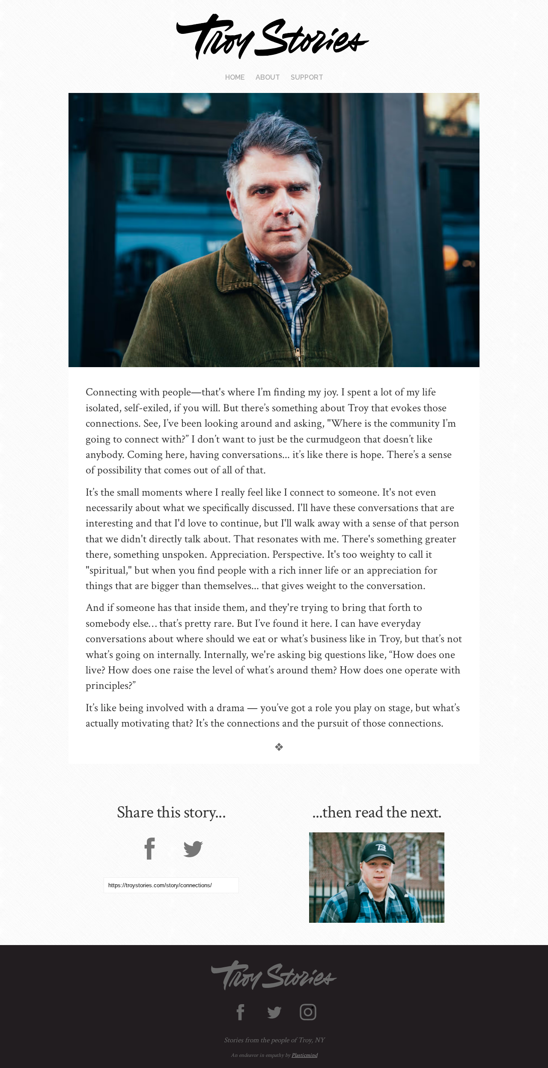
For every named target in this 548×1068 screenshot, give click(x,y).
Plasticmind (304, 1055)
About (268, 77)
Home (235, 77)
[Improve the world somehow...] (377, 877)
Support (307, 77)
